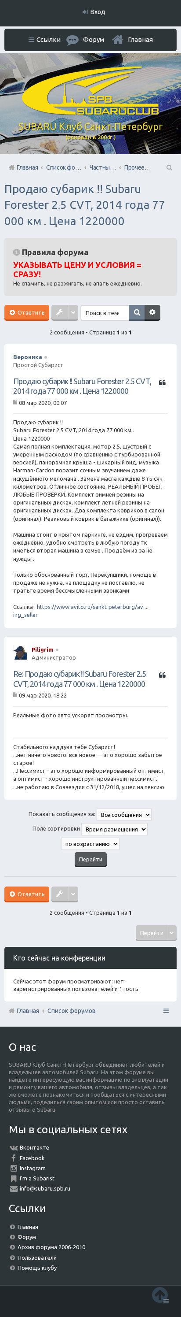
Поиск (137, 313)
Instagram (33, 1168)
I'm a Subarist (37, 1178)
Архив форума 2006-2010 (51, 1247)
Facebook (32, 1158)
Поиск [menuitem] (168, 167)
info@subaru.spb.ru (45, 1188)
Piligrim (43, 649)
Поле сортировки (57, 828)
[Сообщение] (16, 403)
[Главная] (90, 113)
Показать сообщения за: (63, 814)
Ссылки (48, 39)
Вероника (27, 357)
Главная (140, 39)
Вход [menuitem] (97, 11)
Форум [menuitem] (93, 39)
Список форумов (71, 1010)
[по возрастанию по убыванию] (90, 844)
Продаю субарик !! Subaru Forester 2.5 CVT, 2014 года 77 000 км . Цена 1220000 (84, 204)
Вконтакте (34, 1147)
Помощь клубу (37, 1268)
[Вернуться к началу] (160, 1294)
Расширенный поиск (152, 313)
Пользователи (37, 1257)
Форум (27, 1237)
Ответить (30, 312)
